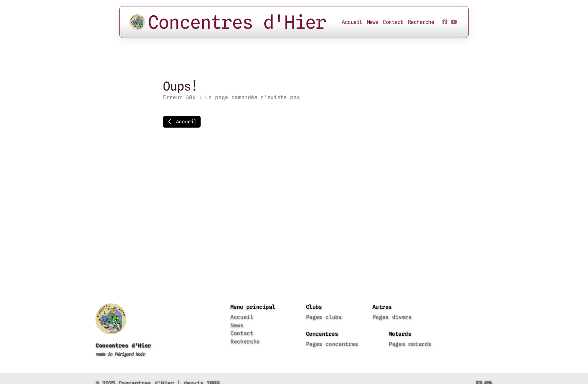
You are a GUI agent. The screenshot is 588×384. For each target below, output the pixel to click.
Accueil (185, 122)
